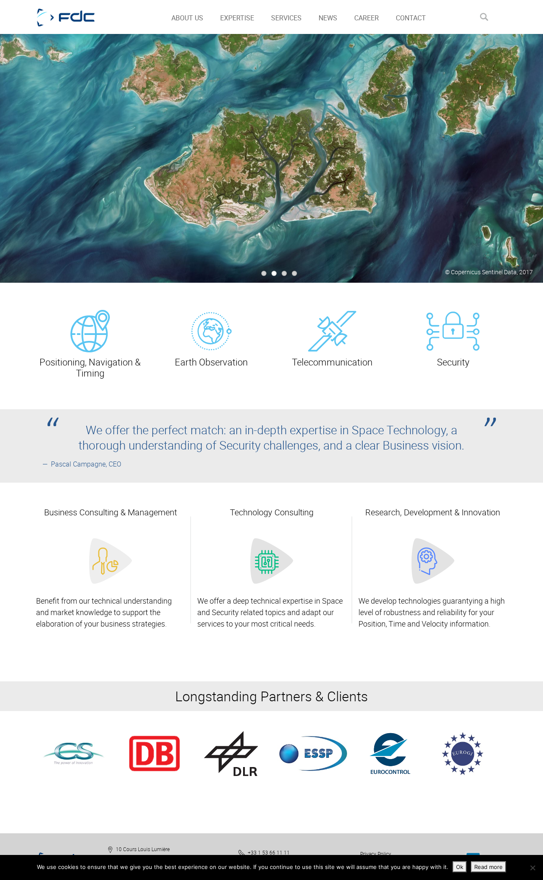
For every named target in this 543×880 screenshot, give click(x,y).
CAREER (366, 17)
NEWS (328, 17)
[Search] (483, 17)
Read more (488, 866)
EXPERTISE (237, 17)
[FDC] (75, 17)
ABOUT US (187, 17)
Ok (459, 866)
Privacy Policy (375, 853)
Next (519, 767)
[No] (532, 867)
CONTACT (411, 17)
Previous (26, 767)
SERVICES (286, 17)
